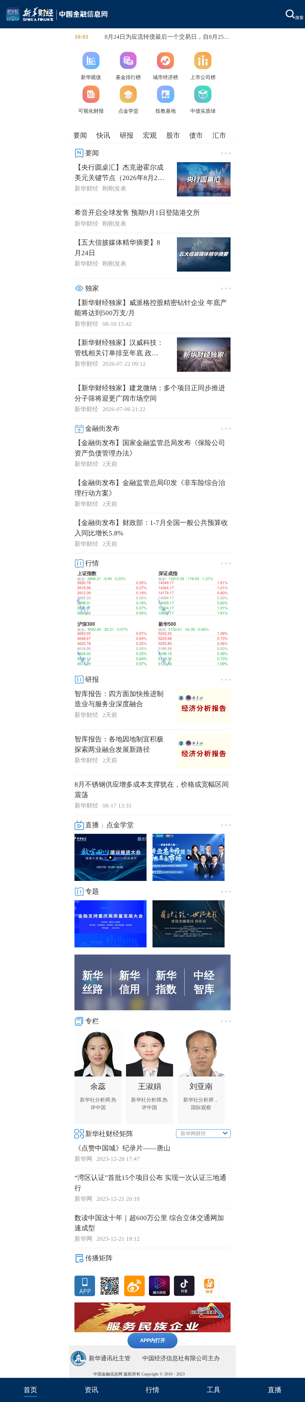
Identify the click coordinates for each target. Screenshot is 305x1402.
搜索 (299, 17)
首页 (30, 1390)
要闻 (80, 135)
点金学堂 (120, 825)
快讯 (103, 135)
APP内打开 (152, 1340)
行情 (152, 1390)
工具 (213, 1390)
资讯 (91, 1390)
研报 (126, 135)
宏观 (150, 135)
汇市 (219, 135)
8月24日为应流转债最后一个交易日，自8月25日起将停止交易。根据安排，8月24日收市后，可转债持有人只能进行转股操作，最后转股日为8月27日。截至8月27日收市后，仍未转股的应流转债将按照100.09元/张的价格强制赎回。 (167, 37)
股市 (173, 135)
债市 (196, 135)
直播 (274, 1390)
